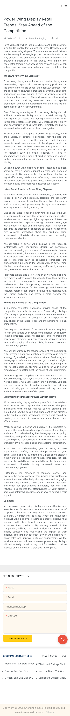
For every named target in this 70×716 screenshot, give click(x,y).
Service (53, 656)
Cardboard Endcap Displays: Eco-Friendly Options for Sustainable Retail (53, 664)
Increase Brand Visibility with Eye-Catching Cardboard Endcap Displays (53, 671)
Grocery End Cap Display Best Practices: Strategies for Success (19, 671)
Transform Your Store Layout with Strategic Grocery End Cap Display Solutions (25, 663)
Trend (44, 656)
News (63, 656)
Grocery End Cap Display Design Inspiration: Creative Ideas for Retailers (19, 677)
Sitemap (50, 712)
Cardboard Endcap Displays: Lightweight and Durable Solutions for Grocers (53, 677)
